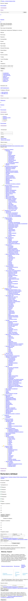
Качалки (10, 262)
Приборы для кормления (11, 357)
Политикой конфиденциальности (10, 538)
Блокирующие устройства (14, 250)
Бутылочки (8, 389)
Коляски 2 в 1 (9, 187)
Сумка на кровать (12, 277)
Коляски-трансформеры (11, 190)
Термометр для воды (12, 329)
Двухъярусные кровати (13, 162)
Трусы (9, 443)
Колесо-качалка (11, 155)
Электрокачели (11, 229)
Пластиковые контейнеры (14, 243)
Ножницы (10, 307)
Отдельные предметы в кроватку (13, 183)
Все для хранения (10, 237)
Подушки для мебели (13, 287)
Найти (25, 12)
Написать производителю (7, 566)
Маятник (10, 151)
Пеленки (8, 181)
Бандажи (10, 444)
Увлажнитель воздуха (13, 267)
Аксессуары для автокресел (12, 212)
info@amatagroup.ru (5, 87)
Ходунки (10, 260)
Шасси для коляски (10, 196)
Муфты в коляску (12, 199)
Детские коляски (8, 185)
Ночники (10, 268)
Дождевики (10, 204)
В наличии (3, 482)
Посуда (7, 366)
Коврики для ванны (12, 321)
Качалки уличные (12, 459)
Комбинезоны (11, 423)
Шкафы (10, 220)
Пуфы (9, 280)
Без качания (11, 161)
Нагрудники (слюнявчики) (12, 388)
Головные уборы (9, 420)
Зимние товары (9, 461)
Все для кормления (9, 354)
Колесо (9, 154)
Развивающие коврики (11, 398)
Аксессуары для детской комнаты (13, 270)
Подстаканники (11, 200)
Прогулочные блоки (10, 197)
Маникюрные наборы (13, 315)
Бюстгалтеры (11, 437)
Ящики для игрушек (12, 242)
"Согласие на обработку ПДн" (7, 597)
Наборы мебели (11, 230)
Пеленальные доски (12, 227)
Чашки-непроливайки (13, 375)
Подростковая (11, 157)
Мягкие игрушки (9, 397)
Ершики (10, 387)
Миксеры (10, 365)
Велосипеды (11, 450)
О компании (6, 73)
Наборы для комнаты (13, 281)
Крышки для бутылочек (13, 381)
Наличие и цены (6, 117)
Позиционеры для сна (10, 177)
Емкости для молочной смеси (14, 382)
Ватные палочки (12, 297)
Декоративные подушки (13, 278)
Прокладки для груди (13, 296)
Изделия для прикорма (13, 367)
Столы (9, 231)
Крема (9, 340)
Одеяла (7, 174)
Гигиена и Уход (8, 288)
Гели (9, 348)
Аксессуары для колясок (11, 198)
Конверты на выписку (13, 429)
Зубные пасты (11, 313)
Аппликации (11, 285)
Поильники (10, 368)
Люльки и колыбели (10, 163)
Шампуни (10, 336)
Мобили (7, 400)
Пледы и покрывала (10, 176)
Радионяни (10, 247)
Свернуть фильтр (4, 516)
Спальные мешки (9, 175)
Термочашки (11, 378)
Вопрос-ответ (6, 77)
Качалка (10, 153)
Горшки (10, 317)
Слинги (10, 441)
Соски (7, 391)
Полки (9, 284)
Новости (5, 76)
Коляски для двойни (10, 191)
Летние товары (9, 447)
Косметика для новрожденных (12, 334)
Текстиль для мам (10, 436)
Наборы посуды (11, 377)
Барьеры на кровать (12, 248)
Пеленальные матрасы (13, 226)
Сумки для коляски (12, 201)
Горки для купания (12, 332)
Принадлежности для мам (11, 393)
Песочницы (11, 455)
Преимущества (6, 74)
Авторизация (3, 7)
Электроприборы (9, 265)
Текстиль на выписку (10, 428)
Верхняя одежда (9, 421)
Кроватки (8, 150)
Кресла (9, 236)
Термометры (11, 306)
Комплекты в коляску (13, 207)
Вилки (9, 373)
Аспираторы (11, 310)
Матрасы (8, 179)
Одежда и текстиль (9, 418)
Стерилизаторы (11, 359)
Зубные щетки (11, 312)
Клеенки (8, 182)
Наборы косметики (12, 342)
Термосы (10, 369)
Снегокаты (10, 462)
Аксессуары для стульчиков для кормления (17, 223)
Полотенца (10, 328)
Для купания (11, 337)
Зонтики (10, 203)
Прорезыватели (11, 302)
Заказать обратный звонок (23, 566)
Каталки (10, 263)
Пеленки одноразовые (13, 316)
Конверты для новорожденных (15, 425)
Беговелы (10, 448)
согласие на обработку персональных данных (17, 539)
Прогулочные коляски (11, 192)
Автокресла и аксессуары (10, 210)
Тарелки (10, 371)
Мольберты (10, 264)
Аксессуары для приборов (14, 294)
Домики (10, 453)
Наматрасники (9, 180)
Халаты (10, 327)
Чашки (9, 374)
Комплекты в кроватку (11, 167)
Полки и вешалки (12, 233)
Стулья (9, 234)
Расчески (10, 308)
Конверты (7, 415)
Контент (5, 118)
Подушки (8, 173)
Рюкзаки (10, 442)
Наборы (7, 392)
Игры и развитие (8, 394)
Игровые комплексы (12, 449)
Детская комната (8, 217)
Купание (8, 320)
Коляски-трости (9, 193)
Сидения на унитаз (12, 319)
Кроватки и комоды (9, 149)
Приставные (11, 158)
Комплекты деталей (12, 273)
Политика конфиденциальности (7, 574)
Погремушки (9, 403)
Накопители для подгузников (14, 290)
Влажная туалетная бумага (14, 301)
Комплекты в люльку (10, 168)
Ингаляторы (11, 305)
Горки (9, 454)
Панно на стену (11, 274)
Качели (10, 261)
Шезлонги (10, 228)
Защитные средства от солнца (15, 344)
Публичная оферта (25, 574)
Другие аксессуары (12, 209)
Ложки (9, 372)
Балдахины (8, 169)
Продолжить (3, 599)
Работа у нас (6, 80)
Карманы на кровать (12, 275)
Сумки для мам (11, 438)
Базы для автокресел (12, 213)
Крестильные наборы (10, 433)
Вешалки (10, 282)
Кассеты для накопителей (14, 292)
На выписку (8, 416)
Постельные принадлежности (11, 166)
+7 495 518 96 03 (4, 92)
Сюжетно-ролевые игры (11, 409)
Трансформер (11, 156)
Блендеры (10, 364)
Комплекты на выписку (13, 430)
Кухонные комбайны (13, 362)
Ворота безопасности (13, 249)
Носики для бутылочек (13, 384)
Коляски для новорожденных (12, 186)
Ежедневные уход (10, 295)
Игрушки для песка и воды (14, 460)
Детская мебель (9, 218)
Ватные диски (11, 299)
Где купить (5, 78)
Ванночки (10, 322)
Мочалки (10, 330)
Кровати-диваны (12, 160)
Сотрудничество (6, 75)
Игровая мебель (11, 235)
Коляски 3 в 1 (9, 189)
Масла (9, 339)
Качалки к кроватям (12, 271)
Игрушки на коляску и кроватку (13, 413)
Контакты (5, 81)
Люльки (7, 194)
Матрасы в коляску (12, 206)
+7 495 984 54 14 (4, 93)
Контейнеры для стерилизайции (15, 386)
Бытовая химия (9, 353)
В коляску (8, 417)
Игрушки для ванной (13, 325)
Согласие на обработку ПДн (17, 574)
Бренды (5, 116)
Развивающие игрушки (11, 399)
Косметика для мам (10, 346)
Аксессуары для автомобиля (14, 216)
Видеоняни (10, 245)
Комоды (7, 164)
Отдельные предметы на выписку (15, 431)
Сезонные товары (8, 446)
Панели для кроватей (13, 283)
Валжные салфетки (12, 300)
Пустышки (10, 303)
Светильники (11, 269)
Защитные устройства (13, 251)
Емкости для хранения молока (15, 380)
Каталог (6, 477)
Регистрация (3, 5)
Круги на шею (11, 326)
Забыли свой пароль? (5, 139)
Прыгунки (10, 258)
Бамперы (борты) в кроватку (12, 172)
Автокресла (8, 211)
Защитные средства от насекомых (15, 343)
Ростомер (10, 276)
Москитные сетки (12, 205)
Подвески (8, 401)
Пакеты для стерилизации (14, 385)
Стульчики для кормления (14, 222)
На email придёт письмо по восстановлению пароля (12, 145)
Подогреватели (11, 358)
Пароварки (10, 361)
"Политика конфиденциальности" (15, 596)
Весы (9, 314)
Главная (2, 477)
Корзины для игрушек (13, 241)
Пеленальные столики (13, 224)
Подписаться (17, 566)
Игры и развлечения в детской (12, 254)
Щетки (9, 309)
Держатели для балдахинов (12, 170)
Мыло (9, 335)
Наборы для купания (13, 333)
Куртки (10, 427)
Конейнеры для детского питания (15, 379)
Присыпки (10, 341)
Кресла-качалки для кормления (12, 355)
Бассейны (10, 456)
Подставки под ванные (13, 323)
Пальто (9, 422)
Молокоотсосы (11, 360)
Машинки (8, 396)
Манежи (10, 221)
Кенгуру (10, 440)
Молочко (10, 352)
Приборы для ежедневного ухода (13, 289)
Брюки (9, 424)
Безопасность (9, 244)
